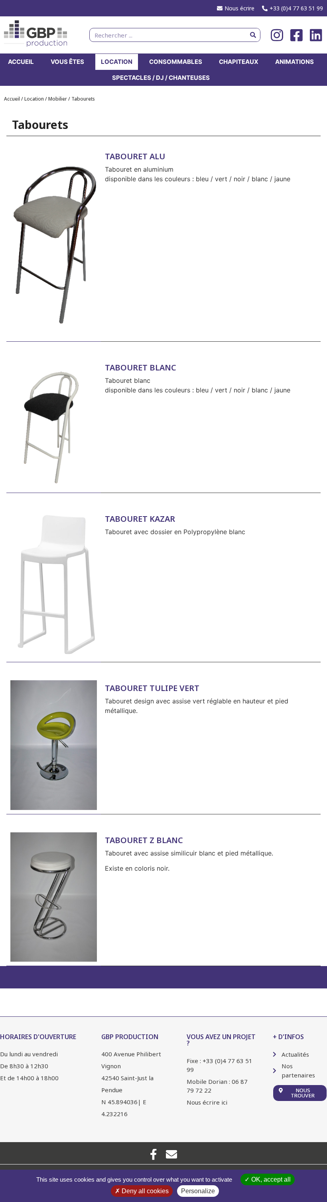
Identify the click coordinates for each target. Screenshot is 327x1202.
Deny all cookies (144, 1191)
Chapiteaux (238, 61)
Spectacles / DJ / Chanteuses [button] (161, 77)
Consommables (175, 61)
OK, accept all (270, 1179)
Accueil (21, 61)
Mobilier (57, 98)
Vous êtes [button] (67, 61)
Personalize (198, 1191)
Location (116, 61)
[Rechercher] (253, 35)
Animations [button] (294, 61)
